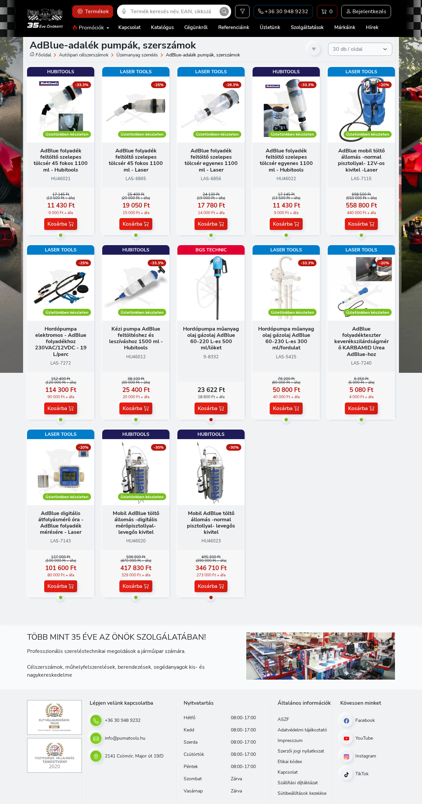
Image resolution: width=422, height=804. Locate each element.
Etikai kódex (290, 761)
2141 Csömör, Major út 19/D (134, 756)
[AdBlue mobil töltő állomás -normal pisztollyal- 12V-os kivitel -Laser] (361, 109)
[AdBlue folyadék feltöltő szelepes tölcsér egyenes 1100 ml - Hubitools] (286, 109)
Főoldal (43, 55)
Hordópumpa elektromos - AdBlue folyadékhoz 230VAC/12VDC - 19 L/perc (61, 341)
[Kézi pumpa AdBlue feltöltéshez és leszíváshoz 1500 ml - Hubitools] (135, 287)
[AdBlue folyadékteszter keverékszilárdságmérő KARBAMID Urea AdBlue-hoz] (361, 287)
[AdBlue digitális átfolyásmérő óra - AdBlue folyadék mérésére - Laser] (60, 471)
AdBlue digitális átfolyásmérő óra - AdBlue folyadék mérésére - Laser (60, 523)
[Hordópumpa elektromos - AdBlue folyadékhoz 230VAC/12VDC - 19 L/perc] (60, 287)
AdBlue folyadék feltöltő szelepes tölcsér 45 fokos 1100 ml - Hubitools (61, 160)
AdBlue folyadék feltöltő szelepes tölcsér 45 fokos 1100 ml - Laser (136, 160)
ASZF (283, 719)
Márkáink (344, 27)
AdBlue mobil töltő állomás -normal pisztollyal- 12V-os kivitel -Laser (361, 160)
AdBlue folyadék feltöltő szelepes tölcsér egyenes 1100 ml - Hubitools (286, 160)
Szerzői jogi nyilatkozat (301, 751)
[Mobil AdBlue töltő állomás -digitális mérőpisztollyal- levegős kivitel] (135, 471)
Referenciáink (233, 27)
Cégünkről (196, 27)
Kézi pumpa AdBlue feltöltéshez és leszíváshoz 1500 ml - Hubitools (136, 338)
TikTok (361, 774)
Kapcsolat (129, 27)
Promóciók (91, 27)
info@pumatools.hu (124, 738)
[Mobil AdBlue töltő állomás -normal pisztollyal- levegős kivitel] (211, 471)
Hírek (372, 27)
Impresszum (290, 740)
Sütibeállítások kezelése (302, 793)
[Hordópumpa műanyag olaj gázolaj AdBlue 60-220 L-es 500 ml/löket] (211, 287)
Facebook (364, 720)
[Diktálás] (124, 11)
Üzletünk (270, 27)
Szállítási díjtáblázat (298, 783)
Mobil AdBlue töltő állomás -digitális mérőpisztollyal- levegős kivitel (136, 523)
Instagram (365, 756)
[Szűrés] (242, 11)
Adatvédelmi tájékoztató (302, 730)
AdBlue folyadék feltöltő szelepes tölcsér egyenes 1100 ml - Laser (211, 160)
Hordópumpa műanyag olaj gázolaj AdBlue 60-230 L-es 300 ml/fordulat (286, 338)
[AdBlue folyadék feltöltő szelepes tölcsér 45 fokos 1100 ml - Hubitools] (60, 109)
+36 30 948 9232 (122, 720)
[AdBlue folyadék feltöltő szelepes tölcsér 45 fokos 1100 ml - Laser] (135, 109)
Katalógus (162, 27)
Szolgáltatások (307, 27)
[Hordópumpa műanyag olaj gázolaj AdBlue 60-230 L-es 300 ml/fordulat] (286, 287)
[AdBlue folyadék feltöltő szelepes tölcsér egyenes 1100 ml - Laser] (211, 109)
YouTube (363, 738)
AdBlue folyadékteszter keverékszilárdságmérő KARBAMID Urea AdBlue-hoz (361, 341)
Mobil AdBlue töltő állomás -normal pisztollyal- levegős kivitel (211, 523)
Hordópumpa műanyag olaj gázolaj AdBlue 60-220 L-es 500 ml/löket (211, 338)
